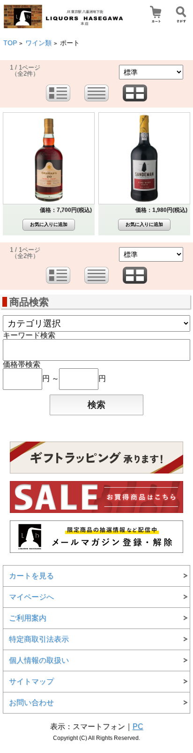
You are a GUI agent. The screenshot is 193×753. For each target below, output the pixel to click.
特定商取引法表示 (39, 639)
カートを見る (31, 576)
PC (138, 726)
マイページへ (31, 597)
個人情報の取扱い (39, 660)
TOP (10, 43)
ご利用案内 (27, 618)
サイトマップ (31, 681)
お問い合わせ (31, 702)
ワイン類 (38, 43)
